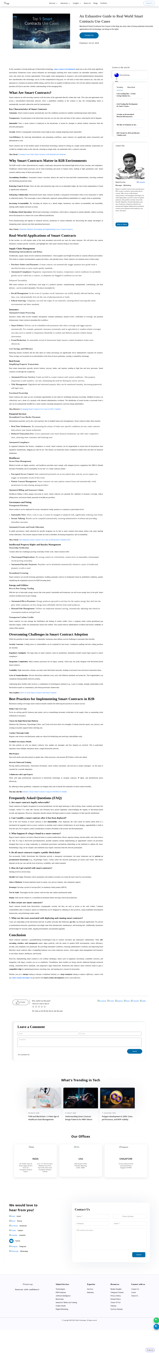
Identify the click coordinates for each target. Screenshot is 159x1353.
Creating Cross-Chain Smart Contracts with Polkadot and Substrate (42, 154)
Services (52, 3)
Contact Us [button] (149, 3)
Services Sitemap (117, 1309)
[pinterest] (119, 1001)
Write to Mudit (122, 224)
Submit (138, 1255)
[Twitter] (110, 1001)
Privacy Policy (116, 1296)
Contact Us (89, 35)
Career (133, 1292)
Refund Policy (116, 1299)
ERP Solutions (61, 1292)
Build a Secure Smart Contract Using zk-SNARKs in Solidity (45, 792)
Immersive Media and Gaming (66, 1302)
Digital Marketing (62, 1309)
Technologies (60, 1289)
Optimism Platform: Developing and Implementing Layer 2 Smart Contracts (46, 229)
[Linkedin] (135, 1001)
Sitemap (113, 1306)
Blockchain (60, 1299)
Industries (64, 3)
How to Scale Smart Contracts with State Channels (38, 693)
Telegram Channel (117, 1292)
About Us (87, 3)
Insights (76, 3)
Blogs (95, 3)
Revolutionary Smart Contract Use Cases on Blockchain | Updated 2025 (45, 540)
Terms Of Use (115, 1302)
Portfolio (103, 3)
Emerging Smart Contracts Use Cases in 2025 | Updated (41, 409)
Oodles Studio (61, 1306)
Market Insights (116, 1289)
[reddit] (143, 1001)
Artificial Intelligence (63, 1296)
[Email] (127, 1001)
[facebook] (102, 1001)
